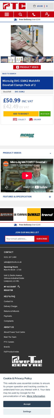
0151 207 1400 (10, 257)
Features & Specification (27, 196)
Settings (27, 411)
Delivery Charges (10, 306)
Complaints (9, 321)
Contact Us (8, 301)
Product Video (29, 67)
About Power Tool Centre (14, 332)
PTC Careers (9, 341)
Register (8, 290)
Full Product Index (11, 351)
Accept (27, 404)
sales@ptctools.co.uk (12, 262)
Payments (8, 316)
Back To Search (9, 73)
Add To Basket (21, 113)
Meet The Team (10, 337)
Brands (7, 346)
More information (36, 396)
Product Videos (27, 152)
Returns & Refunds (11, 311)
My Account (10, 286)
